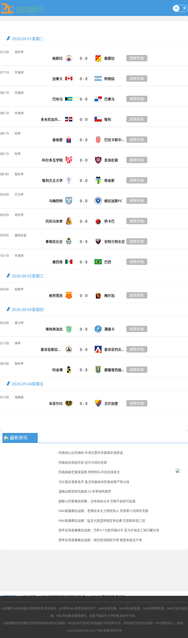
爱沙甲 (19, 323)
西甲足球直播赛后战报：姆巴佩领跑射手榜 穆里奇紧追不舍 (100, 540)
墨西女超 (20, 235)
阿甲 (18, 133)
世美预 (19, 72)
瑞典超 (19, 397)
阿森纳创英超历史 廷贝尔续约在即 (83, 462)
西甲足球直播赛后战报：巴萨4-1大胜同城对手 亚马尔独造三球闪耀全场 (109, 530)
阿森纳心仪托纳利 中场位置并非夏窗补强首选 (91, 452)
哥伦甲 (19, 52)
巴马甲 (19, 195)
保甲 (18, 343)
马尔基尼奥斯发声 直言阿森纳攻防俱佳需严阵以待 (94, 482)
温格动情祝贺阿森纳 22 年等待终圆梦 (85, 491)
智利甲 (19, 174)
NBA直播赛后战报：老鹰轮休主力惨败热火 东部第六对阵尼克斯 (103, 510)
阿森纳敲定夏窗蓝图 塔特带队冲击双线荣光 (89, 472)
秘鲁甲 (19, 289)
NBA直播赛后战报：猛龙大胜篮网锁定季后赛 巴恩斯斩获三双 (102, 520)
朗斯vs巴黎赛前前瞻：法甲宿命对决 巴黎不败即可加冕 (97, 501)
